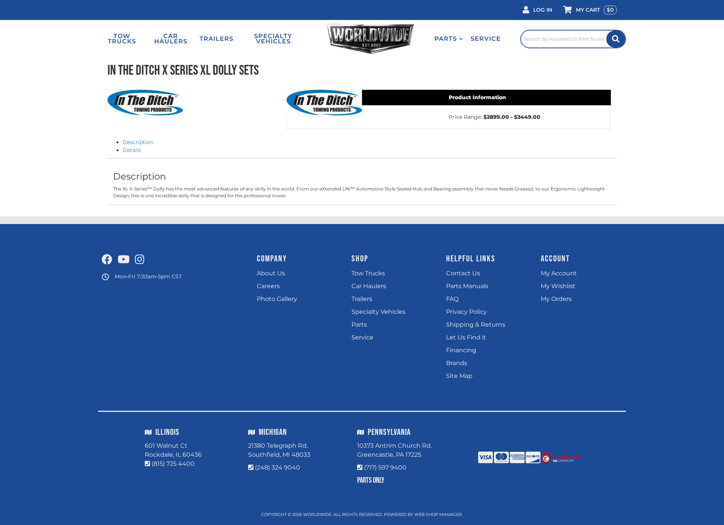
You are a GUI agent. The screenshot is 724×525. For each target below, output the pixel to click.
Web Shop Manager (438, 514)
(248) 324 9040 (277, 467)
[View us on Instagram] (139, 260)
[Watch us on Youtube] (124, 260)
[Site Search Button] (615, 39)
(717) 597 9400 (385, 467)
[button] (449, 38)
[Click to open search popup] (573, 39)
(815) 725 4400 (173, 463)
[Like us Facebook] (107, 260)
